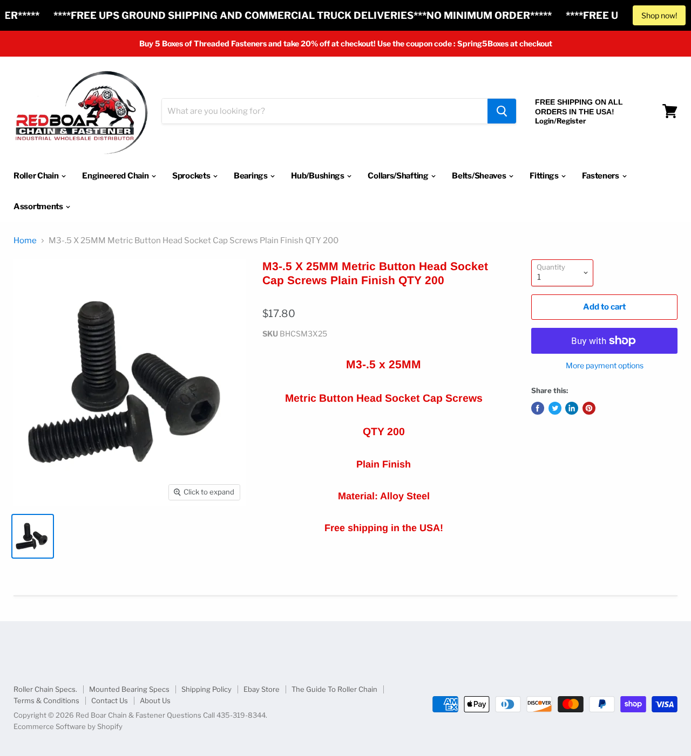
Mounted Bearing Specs (129, 689)
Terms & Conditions (46, 700)
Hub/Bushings (318, 176)
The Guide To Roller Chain (334, 689)
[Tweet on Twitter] (554, 408)
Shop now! (659, 15)
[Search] (501, 111)
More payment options (604, 365)
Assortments (38, 206)
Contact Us (109, 700)
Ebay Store (261, 689)
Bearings (251, 176)
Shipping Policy (206, 689)
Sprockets (192, 176)
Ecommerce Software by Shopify (68, 726)
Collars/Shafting (399, 176)
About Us (155, 700)
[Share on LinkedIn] (571, 408)
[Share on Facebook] (537, 408)
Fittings (545, 176)
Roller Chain (36, 176)
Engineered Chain (116, 176)
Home (25, 240)
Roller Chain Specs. (45, 689)
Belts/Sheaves (479, 176)
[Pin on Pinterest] (588, 408)
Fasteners (601, 176)
